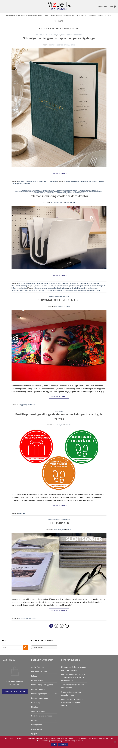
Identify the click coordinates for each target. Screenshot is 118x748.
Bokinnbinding (38, 288)
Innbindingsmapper (39, 693)
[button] (107, 6)
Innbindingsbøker (38, 689)
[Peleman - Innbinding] (59, 6)
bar (64, 181)
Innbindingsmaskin (62, 190)
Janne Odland (70, 202)
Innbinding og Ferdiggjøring (42, 685)
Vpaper (34, 733)
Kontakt (91, 15)
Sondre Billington (68, 45)
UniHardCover (95, 290)
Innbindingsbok (34, 190)
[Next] (67, 626)
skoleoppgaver (68, 290)
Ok (54, 744)
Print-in (34, 720)
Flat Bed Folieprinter (39, 671)
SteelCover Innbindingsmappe (89, 283)
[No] (115, 742)
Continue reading (59, 173)
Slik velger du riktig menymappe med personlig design (59, 38)
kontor (22, 290)
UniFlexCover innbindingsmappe (85, 191)
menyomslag (93, 181)
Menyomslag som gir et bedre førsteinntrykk (72, 686)
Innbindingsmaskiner (39, 698)
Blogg (100, 15)
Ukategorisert (36, 724)
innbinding (71, 288)
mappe (48, 290)
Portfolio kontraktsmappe (41, 716)
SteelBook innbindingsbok (79, 190)
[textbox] (44, 647)
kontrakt (28, 290)
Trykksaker (65, 35)
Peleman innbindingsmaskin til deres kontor (59, 196)
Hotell (73, 181)
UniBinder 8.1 (67, 191)
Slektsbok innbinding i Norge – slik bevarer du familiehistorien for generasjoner (73, 677)
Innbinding (24, 190)
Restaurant (26, 184)
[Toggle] (56, 675)
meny (77, 181)
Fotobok (57, 288)
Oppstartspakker (38, 711)
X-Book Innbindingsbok (75, 193)
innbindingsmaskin (92, 288)
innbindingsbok (80, 288)
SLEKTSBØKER (59, 523)
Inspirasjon (51, 35)
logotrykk (42, 290)
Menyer (21, 15)
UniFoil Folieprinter (78, 286)
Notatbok (35, 707)
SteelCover (77, 290)
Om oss (107, 15)
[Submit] (25, 647)
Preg (58, 35)
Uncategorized (76, 35)
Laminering (35, 702)
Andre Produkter (70, 15)
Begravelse (11, 15)
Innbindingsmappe (47, 190)
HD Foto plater (37, 680)
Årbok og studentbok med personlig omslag (71, 693)
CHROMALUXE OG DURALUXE (59, 300)
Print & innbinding (53, 15)
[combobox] (44, 647)
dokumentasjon (48, 288)
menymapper (84, 181)
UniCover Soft (37, 729)
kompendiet (15, 290)
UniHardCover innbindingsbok (55, 193)
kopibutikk (34, 290)
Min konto (58, 21)
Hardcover (63, 288)
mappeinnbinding (56, 290)
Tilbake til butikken (14, 691)
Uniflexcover (85, 290)
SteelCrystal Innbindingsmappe (41, 191)
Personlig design (17, 184)
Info (83, 15)
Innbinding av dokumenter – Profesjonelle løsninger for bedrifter (72, 702)
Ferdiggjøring (41, 35)
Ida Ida (68, 306)
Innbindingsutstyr (34, 15)
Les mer (63, 744)
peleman (101, 181)
